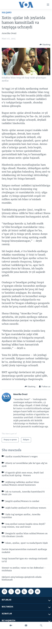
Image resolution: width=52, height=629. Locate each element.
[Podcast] (31, 591)
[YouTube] (26, 625)
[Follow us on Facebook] (4, 591)
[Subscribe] (37, 591)
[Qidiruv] (41, 625)
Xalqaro (7, 12)
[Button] (44, 44)
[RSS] (24, 591)
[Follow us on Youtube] (17, 591)
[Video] (10, 625)
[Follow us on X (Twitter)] (11, 591)
